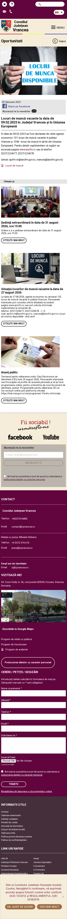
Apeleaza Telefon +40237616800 (12, 12)
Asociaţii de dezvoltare (12, 826)
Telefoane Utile (8, 833)
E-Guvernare (39, 866)
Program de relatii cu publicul (16, 639)
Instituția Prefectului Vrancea (14, 862)
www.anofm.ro (28, 149)
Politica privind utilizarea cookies (16, 836)
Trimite (14, 784)
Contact (4, 812)
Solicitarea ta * (9, 735)
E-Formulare (39, 870)
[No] (63, 896)
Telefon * (6, 711)
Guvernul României (10, 870)
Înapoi (62, 41)
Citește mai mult (14, 240)
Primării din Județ (9, 822)
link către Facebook (20, 435)
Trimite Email (5, 12)
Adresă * (6, 700)
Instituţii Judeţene (9, 819)
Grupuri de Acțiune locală (13, 829)
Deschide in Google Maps (18, 629)
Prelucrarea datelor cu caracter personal (28, 662)
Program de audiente (17, 649)
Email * (5, 723)
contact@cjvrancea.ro (23, 526)
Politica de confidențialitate (14, 840)
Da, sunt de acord (20, 906)
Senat (36, 858)
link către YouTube (51, 435)
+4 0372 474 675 (20, 542)
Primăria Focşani (9, 866)
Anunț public (9, 372)
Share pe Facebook (19, 106)
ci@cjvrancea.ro (20, 567)
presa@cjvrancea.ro (22, 548)
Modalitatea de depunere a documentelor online (26, 791)
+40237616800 (19, 518)
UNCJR (4, 858)
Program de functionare (14, 644)
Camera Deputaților (43, 862)
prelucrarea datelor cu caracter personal (24, 479)
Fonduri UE (39, 873)
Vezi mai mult (49, 906)
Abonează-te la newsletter (16, 111)
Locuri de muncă (15, 165)
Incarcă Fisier (8, 757)
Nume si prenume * (11, 688)
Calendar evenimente (11, 815)
